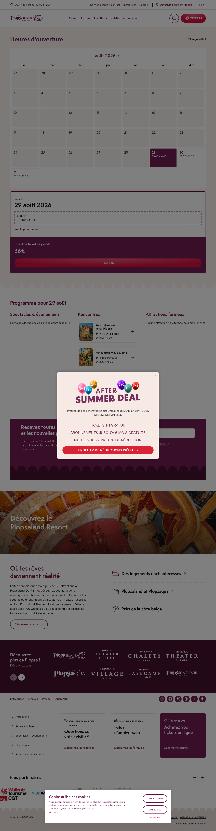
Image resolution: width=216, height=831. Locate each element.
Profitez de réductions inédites (108, 450)
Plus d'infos (54, 812)
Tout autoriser (155, 798)
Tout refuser (155, 809)
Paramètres (155, 818)
